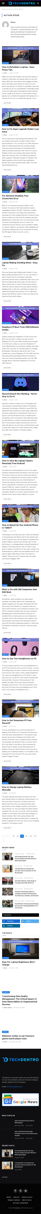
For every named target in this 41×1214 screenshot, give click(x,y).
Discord (5, 389)
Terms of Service (13, 1200)
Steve (13, 22)
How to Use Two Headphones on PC (19, 658)
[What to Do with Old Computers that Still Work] (20, 578)
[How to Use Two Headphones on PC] (20, 647)
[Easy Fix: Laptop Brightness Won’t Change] (20, 948)
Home (3, 9)
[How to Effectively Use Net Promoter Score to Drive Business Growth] (7, 1134)
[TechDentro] (21, 3)
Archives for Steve (12, 9)
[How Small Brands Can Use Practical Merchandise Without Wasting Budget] (7, 856)
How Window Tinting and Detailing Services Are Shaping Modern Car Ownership (27, 906)
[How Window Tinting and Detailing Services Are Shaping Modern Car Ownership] (7, 903)
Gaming (5, 125)
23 (31, 836)
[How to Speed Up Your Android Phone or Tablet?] (20, 513)
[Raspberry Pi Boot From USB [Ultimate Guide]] (20, 315)
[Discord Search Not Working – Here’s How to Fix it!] (20, 382)
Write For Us (27, 1200)
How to (5, 456)
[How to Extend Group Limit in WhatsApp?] (7, 1123)
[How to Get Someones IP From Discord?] (20, 708)
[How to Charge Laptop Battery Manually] (20, 775)
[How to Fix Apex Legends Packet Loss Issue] (20, 117)
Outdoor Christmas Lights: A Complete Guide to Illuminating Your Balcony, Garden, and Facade (26, 893)
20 (18, 836)
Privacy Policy (27, 1197)
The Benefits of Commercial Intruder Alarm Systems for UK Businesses (25, 871)
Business (6, 992)
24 (35, 836)
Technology (7, 323)
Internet (6, 191)
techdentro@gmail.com (14, 1086)
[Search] (38, 3)
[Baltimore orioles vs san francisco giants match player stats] (20, 1022)
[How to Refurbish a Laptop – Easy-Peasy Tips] (20, 55)
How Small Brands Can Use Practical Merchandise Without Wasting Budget (25, 858)
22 (26, 836)
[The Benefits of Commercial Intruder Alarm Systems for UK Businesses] (7, 868)
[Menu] (3, 3)
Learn (5, 585)
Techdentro (17, 1208)
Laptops (5, 63)
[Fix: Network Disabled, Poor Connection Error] (20, 184)
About (9, 1197)
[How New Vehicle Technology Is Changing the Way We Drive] (7, 881)
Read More (7, 103)
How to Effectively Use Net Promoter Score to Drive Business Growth (26, 1133)
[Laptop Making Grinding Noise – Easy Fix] (20, 251)
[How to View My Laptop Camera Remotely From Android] (20, 449)
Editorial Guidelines (20, 1203)
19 (13, 836)
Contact (16, 1197)
